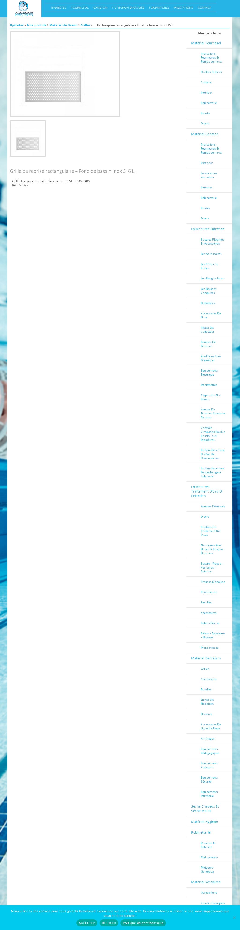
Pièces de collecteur (207, 330)
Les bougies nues (212, 278)
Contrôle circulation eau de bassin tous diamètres (213, 434)
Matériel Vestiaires (206, 882)
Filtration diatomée (127, 8)
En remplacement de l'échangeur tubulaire (213, 472)
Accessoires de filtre (211, 315)
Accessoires (209, 613)
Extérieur (207, 163)
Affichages (208, 739)
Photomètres (209, 592)
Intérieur (206, 92)
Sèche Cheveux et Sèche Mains (205, 808)
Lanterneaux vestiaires (209, 175)
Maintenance (209, 857)
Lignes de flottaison (207, 702)
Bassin (205, 113)
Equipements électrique (209, 373)
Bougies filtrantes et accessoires (212, 241)
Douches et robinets (208, 845)
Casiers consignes (213, 903)
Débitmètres (209, 385)
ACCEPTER (87, 923)
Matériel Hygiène (204, 821)
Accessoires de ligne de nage (211, 726)
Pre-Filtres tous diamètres (211, 358)
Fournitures (158, 8)
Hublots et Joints (211, 72)
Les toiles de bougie (209, 266)
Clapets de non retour (211, 397)
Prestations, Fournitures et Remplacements (211, 58)
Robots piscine (210, 623)
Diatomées (208, 303)
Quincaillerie (209, 893)
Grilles (85, 25)
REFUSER (109, 923)
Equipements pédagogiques (210, 751)
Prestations (182, 8)
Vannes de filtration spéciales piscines (213, 413)
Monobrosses (210, 648)
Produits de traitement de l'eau (210, 531)
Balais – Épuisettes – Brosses (213, 635)
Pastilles (206, 602)
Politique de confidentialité (143, 923)
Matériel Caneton (204, 134)
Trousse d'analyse (213, 582)
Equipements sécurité (209, 779)
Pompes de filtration (208, 344)
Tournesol (79, 8)
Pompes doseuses (213, 506)
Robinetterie (209, 103)
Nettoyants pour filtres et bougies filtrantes (212, 549)
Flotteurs (206, 714)
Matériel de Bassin (63, 25)
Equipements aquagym (209, 765)
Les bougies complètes (209, 291)
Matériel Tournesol (206, 43)
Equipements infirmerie (209, 794)
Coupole (206, 82)
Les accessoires (211, 254)
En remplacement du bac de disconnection (213, 454)
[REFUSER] (234, 917)
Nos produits (36, 25)
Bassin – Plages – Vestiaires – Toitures (212, 567)
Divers (205, 123)
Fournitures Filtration (208, 229)
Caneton (99, 8)
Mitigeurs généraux (207, 870)
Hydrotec (57, 8)
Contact (203, 8)
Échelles (206, 689)
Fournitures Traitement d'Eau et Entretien (206, 491)
